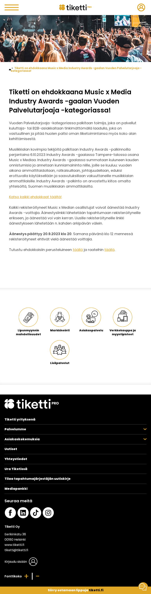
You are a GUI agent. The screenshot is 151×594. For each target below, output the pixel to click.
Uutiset (11, 449)
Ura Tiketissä (16, 469)
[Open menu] (28, 7)
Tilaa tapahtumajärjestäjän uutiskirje (38, 478)
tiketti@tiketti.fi (16, 550)
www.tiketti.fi (14, 545)
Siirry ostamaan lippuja (75, 590)
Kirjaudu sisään (16, 561)
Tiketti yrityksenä (20, 419)
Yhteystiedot (16, 459)
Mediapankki (16, 488)
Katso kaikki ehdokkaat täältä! (35, 196)
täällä (78, 249)
